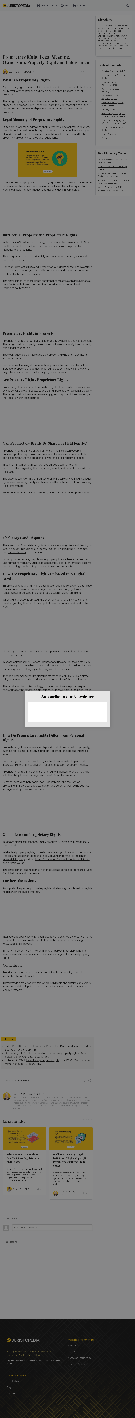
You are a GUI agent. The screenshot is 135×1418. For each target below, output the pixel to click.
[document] (67, 709)
